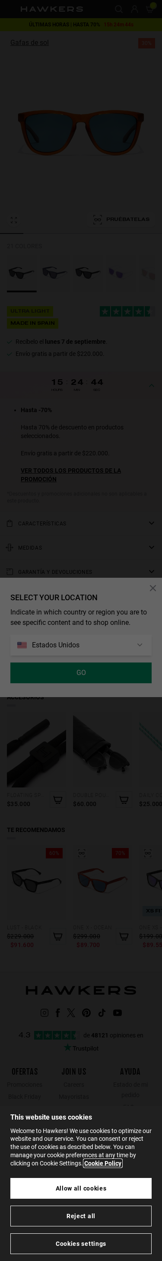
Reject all (81, 1216)
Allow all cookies (81, 1188)
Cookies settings (81, 1243)
